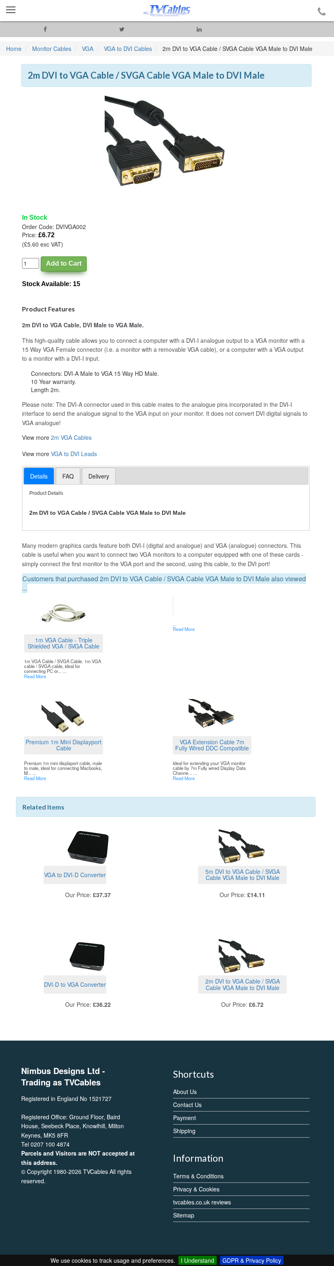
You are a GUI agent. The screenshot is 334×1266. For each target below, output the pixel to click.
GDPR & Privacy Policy (251, 1260)
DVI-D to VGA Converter (75, 984)
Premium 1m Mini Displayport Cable (63, 745)
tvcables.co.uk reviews (202, 1202)
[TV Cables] (167, 10)
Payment (184, 1118)
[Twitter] (122, 29)
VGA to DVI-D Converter (75, 875)
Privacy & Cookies (196, 1189)
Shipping (184, 1131)
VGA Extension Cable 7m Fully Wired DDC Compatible (212, 745)
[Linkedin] (198, 29)
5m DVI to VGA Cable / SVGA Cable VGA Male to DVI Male (242, 874)
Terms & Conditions (198, 1176)
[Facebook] (45, 29)
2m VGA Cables (71, 437)
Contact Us (187, 1105)
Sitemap (183, 1215)
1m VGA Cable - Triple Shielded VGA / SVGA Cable (63, 643)
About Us (185, 1091)
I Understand (197, 1260)
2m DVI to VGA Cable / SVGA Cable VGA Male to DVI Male (242, 984)
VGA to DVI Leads (74, 454)
